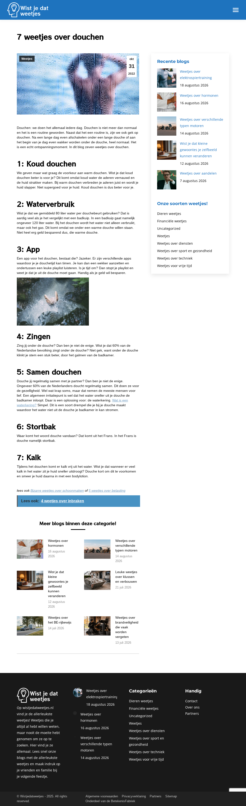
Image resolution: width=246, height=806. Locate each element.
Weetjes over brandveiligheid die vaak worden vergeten (126, 627)
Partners (192, 713)
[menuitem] (102, 796)
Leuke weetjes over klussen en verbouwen (126, 576)
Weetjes (26, 59)
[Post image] (30, 549)
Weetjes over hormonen (58, 543)
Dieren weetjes (169, 213)
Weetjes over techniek (174, 258)
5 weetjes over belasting (107, 490)
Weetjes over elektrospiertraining (196, 74)
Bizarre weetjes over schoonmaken (57, 490)
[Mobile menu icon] (236, 10)
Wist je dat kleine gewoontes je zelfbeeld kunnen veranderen (58, 584)
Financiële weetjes (172, 221)
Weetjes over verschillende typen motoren (126, 545)
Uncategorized (168, 228)
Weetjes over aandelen (198, 173)
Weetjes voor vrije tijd (174, 265)
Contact (191, 701)
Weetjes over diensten (175, 243)
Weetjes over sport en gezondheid (184, 250)
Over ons (192, 707)
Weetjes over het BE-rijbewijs (59, 620)
